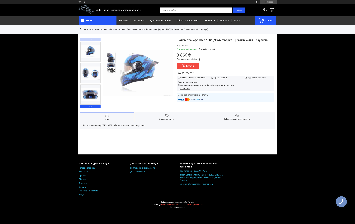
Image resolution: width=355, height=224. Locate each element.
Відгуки (82, 179)
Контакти (210, 20)
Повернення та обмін (88, 191)
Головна (123, 20)
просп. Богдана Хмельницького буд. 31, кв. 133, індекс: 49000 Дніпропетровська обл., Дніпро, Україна (201, 177)
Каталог (138, 20)
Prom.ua (191, 202)
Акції (81, 195)
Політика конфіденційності (142, 168)
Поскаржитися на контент (171, 205)
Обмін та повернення (188, 20)
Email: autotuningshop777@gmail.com (196, 184)
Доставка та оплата (160, 20)
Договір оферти (137, 172)
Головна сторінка (87, 168)
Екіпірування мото (135, 29)
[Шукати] (239, 10)
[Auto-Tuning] (86, 10)
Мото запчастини (117, 29)
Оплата (82, 187)
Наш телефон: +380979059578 (193, 171)
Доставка (83, 183)
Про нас (224, 20)
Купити (190, 66)
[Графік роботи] (272, 10)
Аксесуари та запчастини (95, 29)
